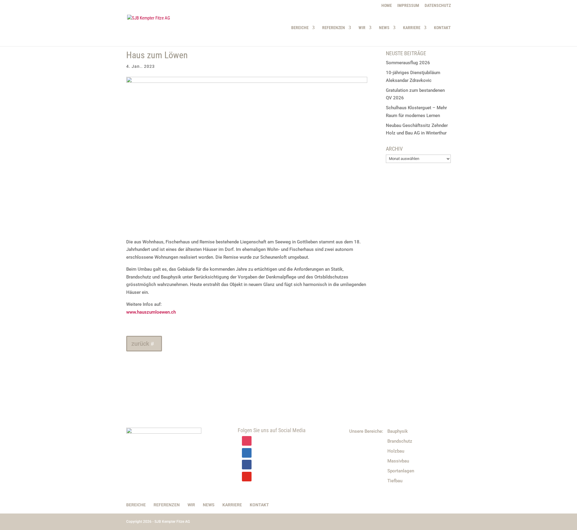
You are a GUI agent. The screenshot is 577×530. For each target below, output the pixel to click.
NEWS (384, 28)
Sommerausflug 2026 (408, 62)
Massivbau (398, 461)
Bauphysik (397, 431)
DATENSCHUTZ (438, 5)
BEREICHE (300, 28)
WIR (362, 28)
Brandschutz (399, 441)
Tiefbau (394, 480)
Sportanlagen (400, 471)
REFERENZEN (333, 28)
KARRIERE (411, 28)
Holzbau (395, 451)
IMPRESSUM (408, 5)
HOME (386, 5)
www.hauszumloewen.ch (151, 312)
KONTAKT (442, 28)
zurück (140, 343)
